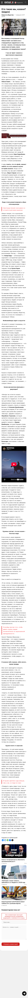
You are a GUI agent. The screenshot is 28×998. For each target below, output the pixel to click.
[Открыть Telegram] (24, 993)
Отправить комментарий (11, 944)
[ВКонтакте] (3, 840)
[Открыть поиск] (25, 2)
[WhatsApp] (8, 840)
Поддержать (20, 2)
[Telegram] (5, 840)
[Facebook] (10, 840)
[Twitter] (12, 840)
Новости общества (8, 15)
